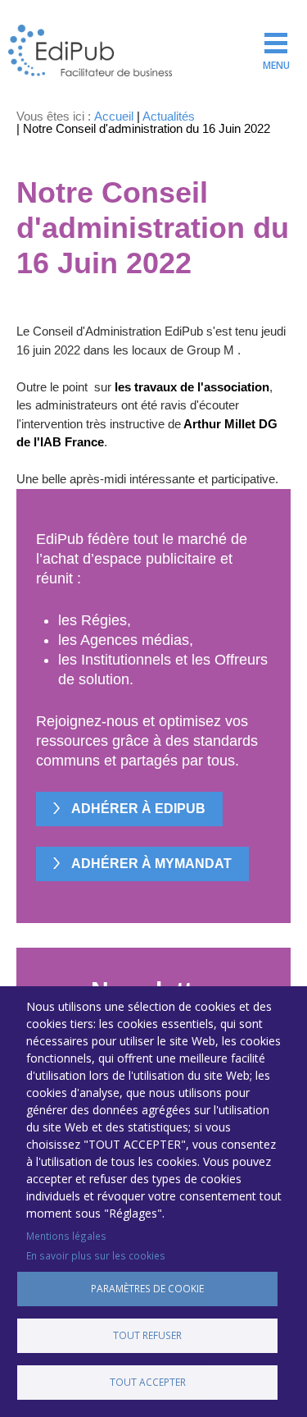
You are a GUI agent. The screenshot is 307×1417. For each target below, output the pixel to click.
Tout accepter (148, 1381)
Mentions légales (66, 1235)
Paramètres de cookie (147, 1288)
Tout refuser (147, 1335)
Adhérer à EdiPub (138, 809)
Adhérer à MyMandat (151, 864)
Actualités (168, 116)
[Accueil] (90, 50)
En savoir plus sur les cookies (95, 1255)
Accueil (113, 116)
